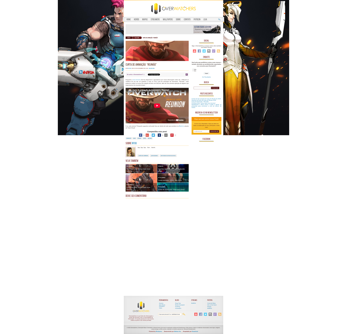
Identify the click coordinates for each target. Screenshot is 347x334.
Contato (187, 19)
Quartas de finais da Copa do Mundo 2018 (204, 100)
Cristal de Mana (211, 303)
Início (128, 37)
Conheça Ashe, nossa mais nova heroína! (203, 103)
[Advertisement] (159, 29)
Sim (195, 71)
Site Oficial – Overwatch (162, 305)
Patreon (197, 19)
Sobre (178, 19)
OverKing (177, 306)
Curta (144, 138)
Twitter (204, 51)
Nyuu (129, 68)
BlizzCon (137, 37)
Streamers (155, 19)
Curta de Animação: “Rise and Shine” (171, 189)
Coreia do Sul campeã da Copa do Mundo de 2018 (206, 98)
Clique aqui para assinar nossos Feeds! (206, 119)
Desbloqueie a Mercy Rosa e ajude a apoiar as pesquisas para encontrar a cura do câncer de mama (206, 106)
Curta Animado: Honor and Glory (170, 180)
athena (139, 138)
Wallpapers (168, 19)
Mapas (145, 19)
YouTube (194, 51)
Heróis (136, 19)
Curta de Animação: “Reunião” (200, 101)
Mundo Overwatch (180, 305)
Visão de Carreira (143, 155)
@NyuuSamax (154, 155)
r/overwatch (178, 308)
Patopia (209, 306)
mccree (150, 138)
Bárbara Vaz (177, 331)
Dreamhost (195, 331)
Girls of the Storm (212, 305)
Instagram (208, 51)
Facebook (199, 51)
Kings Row (178, 303)
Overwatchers (173, 8)
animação (128, 138)
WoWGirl (193, 303)
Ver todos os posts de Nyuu (168, 155)
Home (129, 19)
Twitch (213, 51)
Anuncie (161, 303)
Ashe (134, 138)
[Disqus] (157, 221)
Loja (205, 19)
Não (195, 69)
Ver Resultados (206, 77)
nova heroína (136, 79)
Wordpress (159, 331)
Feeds (218, 51)
